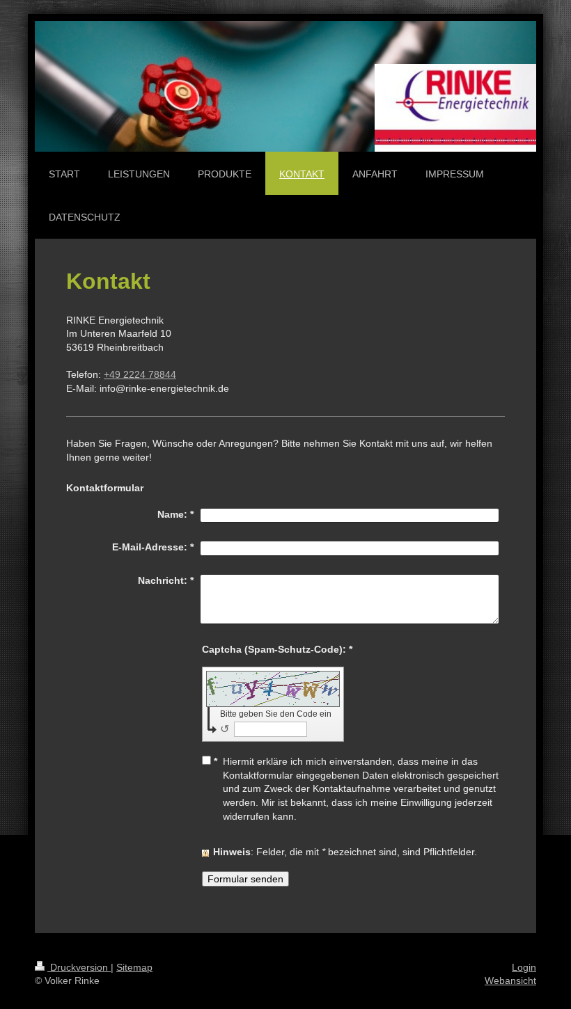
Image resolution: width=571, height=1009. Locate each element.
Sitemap (134, 967)
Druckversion (79, 967)
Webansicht (510, 980)
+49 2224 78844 (140, 374)
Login (524, 967)
